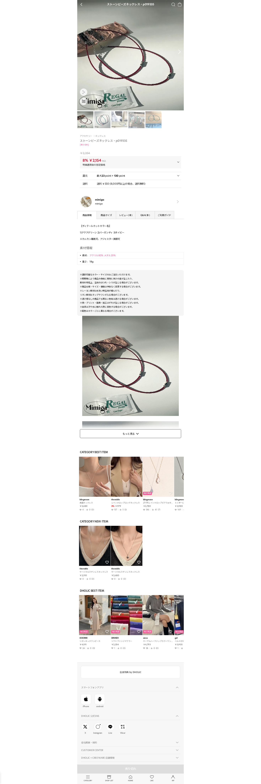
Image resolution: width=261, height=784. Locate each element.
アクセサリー (86, 136)
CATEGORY (88, 780)
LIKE (151, 780)
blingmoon (84, 500)
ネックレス (100, 136)
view (177, 202)
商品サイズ (106, 215)
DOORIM (84, 638)
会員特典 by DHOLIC (130, 672)
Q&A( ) (145, 215)
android (99, 706)
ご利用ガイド (164, 215)
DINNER (115, 638)
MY (173, 780)
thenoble (115, 500)
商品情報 (87, 215)
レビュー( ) (125, 215)
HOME (130, 780)
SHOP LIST (109, 780)
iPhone (86, 706)
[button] (178, 51)
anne (145, 638)
